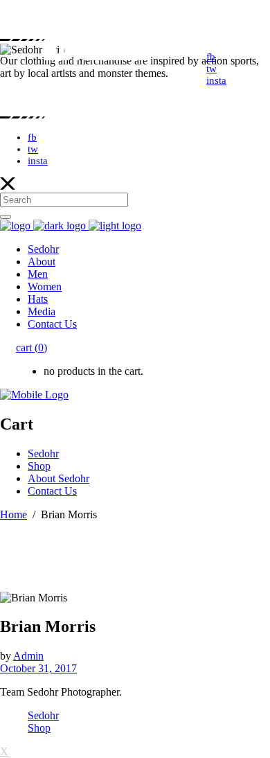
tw (33, 149)
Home (13, 514)
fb (32, 137)
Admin (28, 656)
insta (38, 160)
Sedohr (43, 715)
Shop (39, 728)
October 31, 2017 (38, 668)
